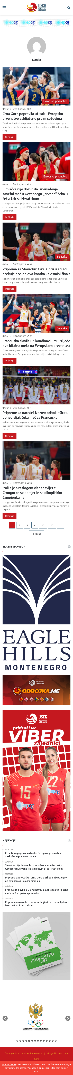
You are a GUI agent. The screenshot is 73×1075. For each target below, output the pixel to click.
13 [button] (53, 1041)
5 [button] (29, 1041)
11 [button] (47, 1041)
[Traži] (68, 9)
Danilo (36, 60)
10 (43, 525)
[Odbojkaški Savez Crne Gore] (36, 7)
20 (52, 525)
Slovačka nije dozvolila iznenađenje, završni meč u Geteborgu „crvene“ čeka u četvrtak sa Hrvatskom (35, 194)
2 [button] (20, 1041)
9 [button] (41, 1041)
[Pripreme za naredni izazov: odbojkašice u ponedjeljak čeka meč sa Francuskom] (36, 385)
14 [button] (56, 1041)
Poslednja (36, 533)
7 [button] (35, 1041)
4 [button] (26, 1041)
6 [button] (32, 1041)
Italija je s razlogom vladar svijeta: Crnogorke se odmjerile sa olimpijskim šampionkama (32, 492)
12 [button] (50, 1041)
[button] (5, 1018)
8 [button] (38, 1041)
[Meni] (4, 9)
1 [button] (17, 1041)
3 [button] (23, 1041)
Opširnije (9, 137)
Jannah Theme (9, 1064)
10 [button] (44, 1041)
